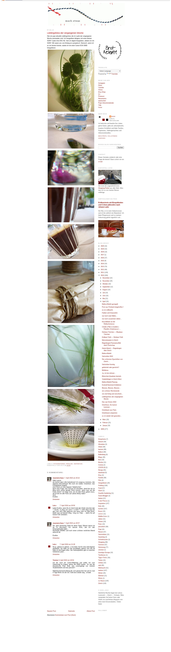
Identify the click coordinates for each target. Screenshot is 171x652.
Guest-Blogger (103, 496)
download (101, 472)
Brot (99, 460)
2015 (102, 261)
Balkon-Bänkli (106, 353)
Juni (104, 295)
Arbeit (100, 447)
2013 (102, 266)
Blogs (100, 457)
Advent (100, 442)
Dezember (106, 278)
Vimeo (100, 90)
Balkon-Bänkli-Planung (109, 382)
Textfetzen (101, 555)
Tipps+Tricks (102, 557)
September (106, 287)
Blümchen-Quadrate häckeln (111, 376)
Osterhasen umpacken (109, 413)
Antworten (56, 499)
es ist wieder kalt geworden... (112, 416)
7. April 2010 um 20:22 (72, 478)
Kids (99, 506)
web (99, 565)
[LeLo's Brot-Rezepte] (110, 59)
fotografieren (59, 463)
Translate (114, 74)
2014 (102, 263)
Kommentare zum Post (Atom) (65, 615)
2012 (102, 269)
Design (100, 470)
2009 (102, 429)
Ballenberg (101, 454)
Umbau (100, 563)
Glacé (100, 490)
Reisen (100, 532)
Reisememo (102, 98)
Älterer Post (91, 611)
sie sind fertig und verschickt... (112, 394)
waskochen (102, 101)
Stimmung (101, 547)
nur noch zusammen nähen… (112, 319)
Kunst (100, 511)
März (104, 419)
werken (100, 570)
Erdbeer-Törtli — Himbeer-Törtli (112, 337)
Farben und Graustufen (109, 313)
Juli (103, 293)
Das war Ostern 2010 (109, 402)
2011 (102, 272)
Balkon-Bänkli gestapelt (110, 304)
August (105, 290)
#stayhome (102, 439)
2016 (102, 258)
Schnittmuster (103, 539)
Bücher (100, 462)
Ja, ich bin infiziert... (109, 373)
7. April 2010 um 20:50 (67, 505)
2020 (102, 246)
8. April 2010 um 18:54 (66, 560)
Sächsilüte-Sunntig (108, 364)
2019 (102, 249)
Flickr (100, 85)
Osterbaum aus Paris (109, 410)
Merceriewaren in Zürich (110, 340)
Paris (100, 524)
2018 (102, 252)
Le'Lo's (100, 514)
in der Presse (102, 501)
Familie (100, 478)
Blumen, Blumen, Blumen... (111, 388)
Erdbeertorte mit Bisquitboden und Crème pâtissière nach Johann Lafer (110, 205)
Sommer (101, 545)
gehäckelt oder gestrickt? (110, 367)
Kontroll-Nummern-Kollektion (111, 385)
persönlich (101, 526)
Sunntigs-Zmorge (104, 552)
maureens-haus (58, 478)
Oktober (105, 284)
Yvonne (55, 560)
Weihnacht (101, 568)
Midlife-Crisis (102, 516)
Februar (105, 422)
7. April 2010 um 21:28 (67, 544)
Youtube (101, 87)
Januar (104, 425)
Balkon (100, 452)
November (106, 281)
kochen (100, 509)
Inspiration (78, 463)
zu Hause (101, 581)
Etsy (99, 475)
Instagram (101, 83)
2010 (102, 275)
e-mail (100, 162)
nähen (100, 519)
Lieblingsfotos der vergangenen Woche (65, 33)
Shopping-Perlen (103, 188)
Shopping (101, 542)
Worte (100, 578)
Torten (100, 560)
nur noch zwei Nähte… (109, 316)
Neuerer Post (51, 611)
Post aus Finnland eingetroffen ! (113, 307)
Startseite (71, 611)
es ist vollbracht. (107, 310)
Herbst (100, 498)
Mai (103, 298)
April (104, 301)
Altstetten (101, 444)
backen (100, 449)
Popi (99, 529)
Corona (100, 465)
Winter (100, 573)
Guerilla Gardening (104, 493)
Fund (100, 488)
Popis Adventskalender (106, 103)
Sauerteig (101, 537)
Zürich (100, 583)
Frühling (69, 463)
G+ (99, 94)
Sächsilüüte (102, 534)
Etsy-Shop (101, 92)
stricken (101, 550)
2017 (102, 255)
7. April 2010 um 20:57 (72, 523)
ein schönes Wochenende (110, 391)
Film (99, 480)
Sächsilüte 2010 (107, 356)
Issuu (100, 107)
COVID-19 (101, 467)
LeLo (54, 505)
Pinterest (101, 96)
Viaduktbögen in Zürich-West (111, 379)
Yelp (99, 105)
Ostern (100, 521)
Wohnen (101, 576)
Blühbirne (105, 370)
